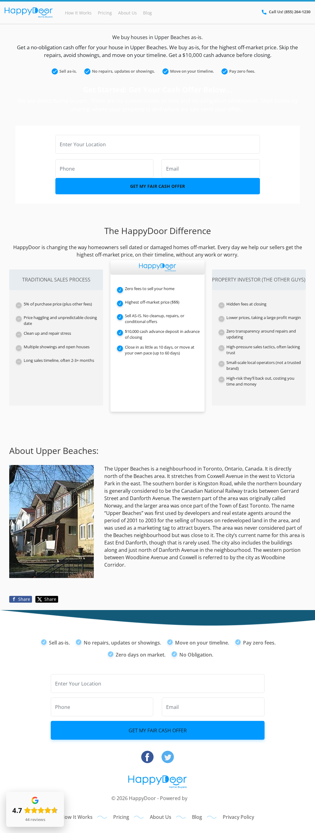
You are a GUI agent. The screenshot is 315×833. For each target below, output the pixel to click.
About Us (127, 13)
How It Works (78, 13)
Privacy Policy (238, 817)
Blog (147, 13)
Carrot (196, 798)
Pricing (105, 13)
